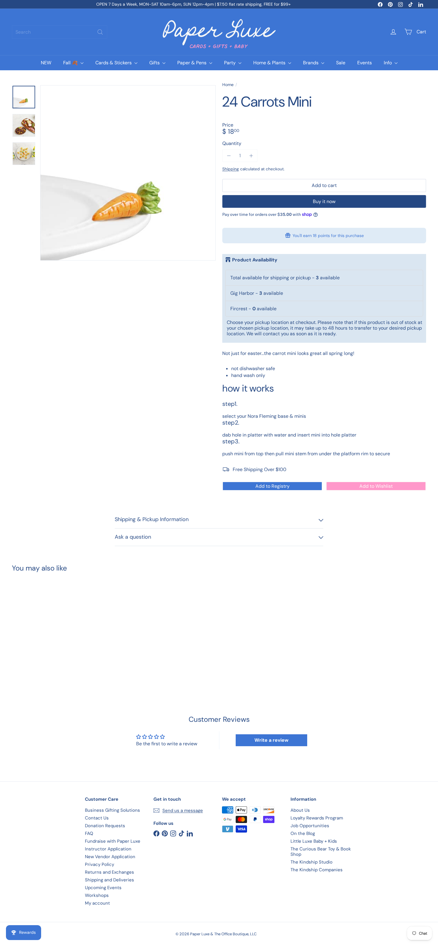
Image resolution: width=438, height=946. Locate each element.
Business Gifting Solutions (112, 810)
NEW (46, 63)
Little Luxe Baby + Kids (314, 841)
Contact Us (97, 818)
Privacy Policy (99, 864)
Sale (340, 63)
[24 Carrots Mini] (44, 626)
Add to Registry (272, 486)
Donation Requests (105, 826)
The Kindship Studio (312, 862)
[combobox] (59, 32)
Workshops (97, 895)
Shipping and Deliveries (109, 880)
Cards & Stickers (114, 63)
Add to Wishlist (376, 486)
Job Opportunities (310, 826)
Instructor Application (108, 849)
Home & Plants (270, 63)
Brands (311, 63)
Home (228, 84)
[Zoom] (128, 172)
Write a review (271, 740)
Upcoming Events (103, 888)
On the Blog (303, 833)
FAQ (89, 833)
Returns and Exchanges (109, 872)
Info (388, 63)
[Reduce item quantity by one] (228, 155)
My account (97, 903)
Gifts (155, 63)
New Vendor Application (110, 857)
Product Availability (254, 260)
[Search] (100, 32)
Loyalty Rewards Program (317, 818)
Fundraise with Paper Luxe (112, 841)
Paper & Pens (192, 63)
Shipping (230, 169)
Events (364, 63)
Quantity (231, 143)
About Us (300, 810)
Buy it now (324, 201)
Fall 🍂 (71, 63)
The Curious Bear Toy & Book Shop (321, 851)
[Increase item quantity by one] (251, 155)
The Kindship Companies (317, 870)
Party (230, 63)
